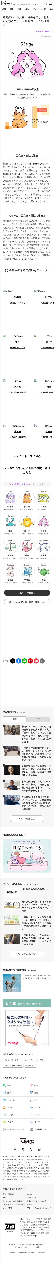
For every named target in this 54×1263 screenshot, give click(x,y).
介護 (41, 1060)
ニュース (11, 1100)
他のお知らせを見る (27, 954)
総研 (4, 9)
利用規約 (12, 1245)
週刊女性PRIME (8, 1194)
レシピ (43, 9)
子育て (10, 1122)
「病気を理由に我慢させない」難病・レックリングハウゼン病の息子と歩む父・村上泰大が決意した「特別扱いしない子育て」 (36, 754)
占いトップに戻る (27, 593)
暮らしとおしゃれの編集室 (12, 1201)
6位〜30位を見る (27, 819)
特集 (12, 9)
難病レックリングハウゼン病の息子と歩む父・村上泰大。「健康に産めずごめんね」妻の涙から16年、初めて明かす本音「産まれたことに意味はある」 (36, 734)
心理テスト (30, 1066)
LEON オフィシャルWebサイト (14, 1204)
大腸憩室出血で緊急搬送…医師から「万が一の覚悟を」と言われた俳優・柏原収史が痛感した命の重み (36, 770)
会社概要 (36, 1247)
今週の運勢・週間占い (43, 31)
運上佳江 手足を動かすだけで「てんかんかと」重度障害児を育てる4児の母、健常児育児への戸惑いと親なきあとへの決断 (36, 803)
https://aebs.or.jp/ (30, 1236)
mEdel (5, 1197)
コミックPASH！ (9, 1208)
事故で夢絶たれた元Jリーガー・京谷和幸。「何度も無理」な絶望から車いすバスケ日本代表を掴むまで (36, 786)
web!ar (29, 1194)
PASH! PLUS (31, 1197)
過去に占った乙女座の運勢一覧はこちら (27, 602)
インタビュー (30, 1060)
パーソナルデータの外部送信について (31, 1245)
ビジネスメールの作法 (13, 1066)
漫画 (27, 9)
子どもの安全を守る (12, 1060)
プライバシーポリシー (22, 1247)
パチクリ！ (31, 1204)
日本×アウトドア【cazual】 (37, 1201)
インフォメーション (15, 1129)
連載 (19, 9)
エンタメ (11, 1115)
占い (34, 9)
